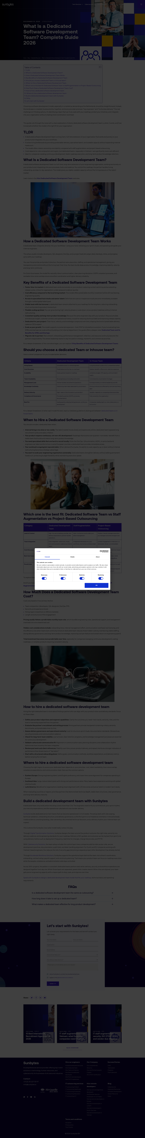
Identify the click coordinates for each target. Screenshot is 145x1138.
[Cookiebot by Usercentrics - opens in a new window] (101, 551)
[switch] (63, 578)
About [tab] (98, 557)
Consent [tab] (47, 557)
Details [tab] (72, 557)
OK (97, 585)
